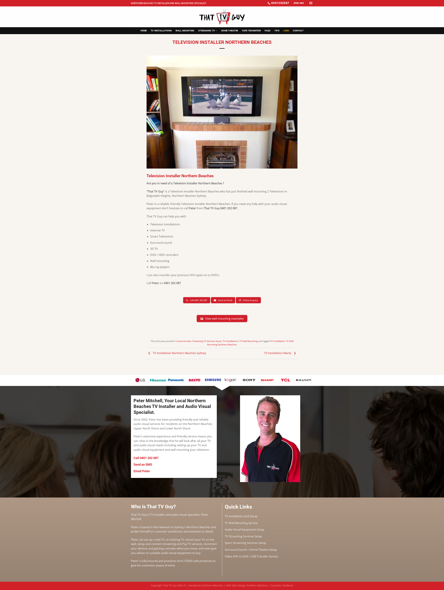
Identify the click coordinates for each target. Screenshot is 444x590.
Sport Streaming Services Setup (245, 543)
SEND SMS (299, 3)
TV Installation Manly (278, 353)
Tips (276, 30)
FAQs (267, 30)
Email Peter (142, 471)
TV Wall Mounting (248, 341)
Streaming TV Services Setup (206, 341)
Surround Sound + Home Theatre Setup (251, 550)
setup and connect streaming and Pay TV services (169, 544)
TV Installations (161, 30)
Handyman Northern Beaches (206, 585)
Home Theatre (229, 30)
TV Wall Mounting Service (241, 523)
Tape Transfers (251, 30)
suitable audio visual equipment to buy (174, 553)
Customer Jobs (183, 341)
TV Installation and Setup (241, 516)
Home (143, 30)
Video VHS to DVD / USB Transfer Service (251, 556)
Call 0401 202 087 (146, 458)
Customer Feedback (281, 585)
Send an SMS (143, 464)
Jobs (286, 30)
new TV (160, 539)
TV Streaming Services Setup (243, 536)
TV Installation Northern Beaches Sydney (179, 353)
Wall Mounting (185, 30)
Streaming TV (206, 30)
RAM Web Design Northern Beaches (247, 585)
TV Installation (277, 341)
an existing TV (175, 539)
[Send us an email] (310, 3)
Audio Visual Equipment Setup (244, 529)
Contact (298, 30)
